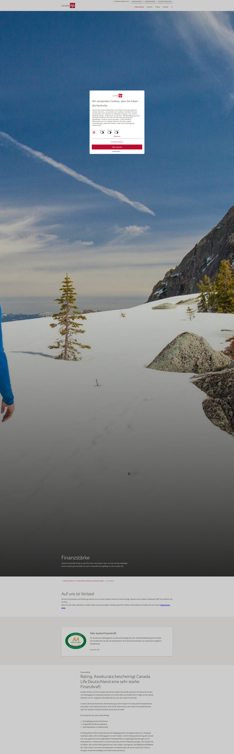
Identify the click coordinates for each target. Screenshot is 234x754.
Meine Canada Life (122, 1)
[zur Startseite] (70, 5)
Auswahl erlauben (117, 142)
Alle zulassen (117, 147)
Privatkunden (137, 1)
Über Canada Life (69, 581)
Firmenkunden (150, 1)
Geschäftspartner (164, 1)
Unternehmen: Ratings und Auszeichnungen (90, 581)
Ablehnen (117, 136)
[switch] (102, 132)
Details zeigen (116, 151)
